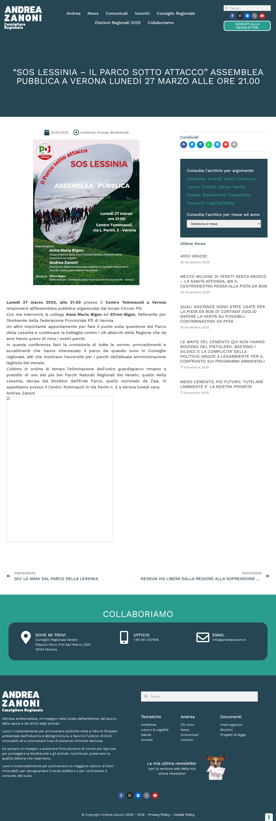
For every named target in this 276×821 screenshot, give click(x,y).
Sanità (239, 186)
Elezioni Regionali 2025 (118, 22)
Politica (209, 186)
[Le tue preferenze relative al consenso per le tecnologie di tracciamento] (269, 817)
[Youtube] (262, 16)
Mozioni (226, 730)
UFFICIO (142, 635)
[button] (183, 144)
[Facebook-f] (232, 16)
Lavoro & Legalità (155, 730)
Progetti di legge (233, 735)
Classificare (239, 194)
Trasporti (195, 203)
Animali (215, 178)
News (93, 13)
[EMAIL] (202, 637)
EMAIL (218, 635)
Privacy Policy (159, 815)
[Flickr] (247, 16)
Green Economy (239, 178)
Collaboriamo (161, 22)
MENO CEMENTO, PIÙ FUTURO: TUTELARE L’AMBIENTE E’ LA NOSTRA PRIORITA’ (221, 384)
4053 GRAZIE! (193, 256)
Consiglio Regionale (176, 13)
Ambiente (196, 178)
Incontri (142, 13)
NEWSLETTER (247, 25)
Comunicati (117, 13)
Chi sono (187, 725)
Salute (224, 186)
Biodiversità (214, 194)
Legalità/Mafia (220, 203)
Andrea (73, 13)
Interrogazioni (231, 725)
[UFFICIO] (124, 637)
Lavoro (193, 186)
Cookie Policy (184, 815)
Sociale (194, 194)
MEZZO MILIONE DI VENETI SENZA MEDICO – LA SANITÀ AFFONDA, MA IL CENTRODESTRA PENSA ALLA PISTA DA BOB (223, 281)
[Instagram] (240, 16)
